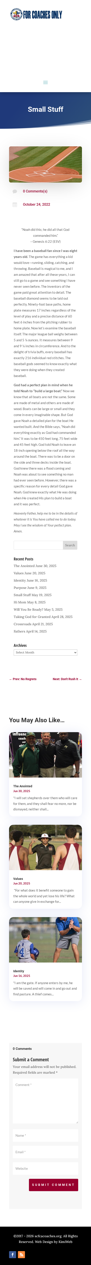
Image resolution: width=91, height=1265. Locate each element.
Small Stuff (22, 595)
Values (19, 573)
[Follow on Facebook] (12, 1254)
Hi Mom (20, 602)
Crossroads (22, 624)
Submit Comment (53, 1185)
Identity (20, 580)
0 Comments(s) (35, 191)
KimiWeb (65, 1242)
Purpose (20, 588)
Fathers (19, 631)
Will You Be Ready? (28, 609)
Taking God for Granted (32, 617)
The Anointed (24, 566)
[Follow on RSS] (21, 1254)
